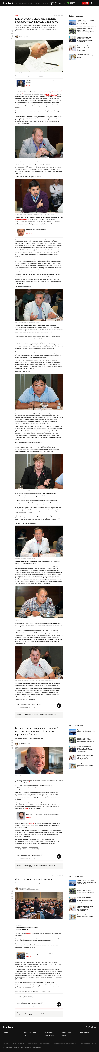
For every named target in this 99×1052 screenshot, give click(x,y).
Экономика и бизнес (30, 1032)
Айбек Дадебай (28, 996)
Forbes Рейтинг (49, 1035)
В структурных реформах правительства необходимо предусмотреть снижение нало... (30, 85)
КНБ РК (18, 848)
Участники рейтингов (27, 3)
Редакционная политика (18, 1043)
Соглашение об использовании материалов (65, 1043)
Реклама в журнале (45, 1043)
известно (31, 823)
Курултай (18, 996)
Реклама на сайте (32, 1043)
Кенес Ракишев (33, 848)
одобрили (29, 933)
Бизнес (16, 15)
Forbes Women (37, 3)
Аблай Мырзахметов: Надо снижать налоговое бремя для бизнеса (42, 81)
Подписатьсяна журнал (85, 3)
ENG (64, 3)
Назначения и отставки (20, 875)
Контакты (5, 1043)
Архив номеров (84, 1032)
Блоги (64, 1035)
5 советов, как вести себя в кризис (36, 229)
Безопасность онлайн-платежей (88, 1043)
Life (25, 1035)
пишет (26, 808)
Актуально (17, 725)
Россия (24, 848)
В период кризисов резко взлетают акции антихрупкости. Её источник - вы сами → (30, 233)
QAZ (60, 3)
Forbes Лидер (49, 1032)
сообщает (30, 782)
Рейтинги (18, 3)
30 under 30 (45, 3)
